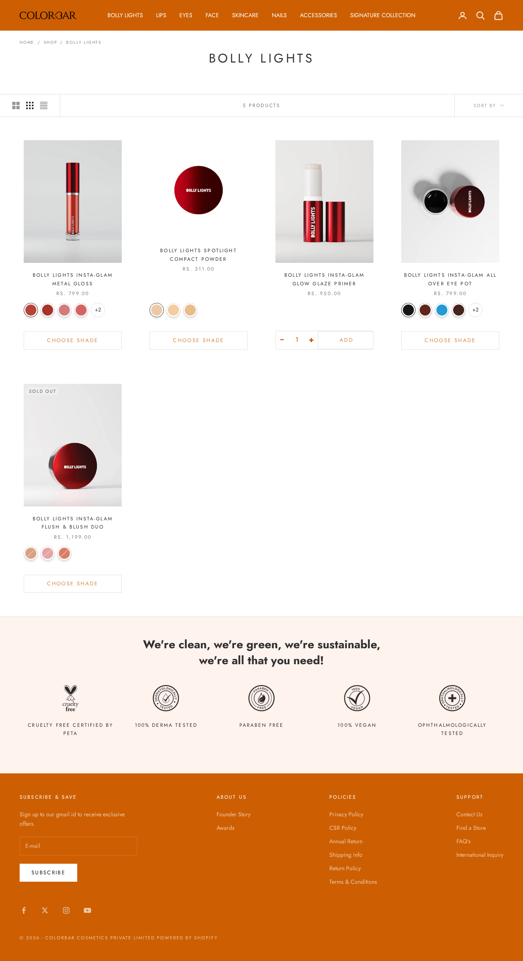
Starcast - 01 (31, 310)
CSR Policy (342, 828)
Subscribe (48, 872)
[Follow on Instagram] (66, 910)
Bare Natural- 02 (173, 310)
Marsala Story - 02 (425, 310)
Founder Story (233, 814)
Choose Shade (72, 340)
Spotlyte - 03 (64, 310)
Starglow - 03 (64, 553)
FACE (212, 15)
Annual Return (345, 841)
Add (346, 340)
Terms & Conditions (353, 882)
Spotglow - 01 (31, 553)
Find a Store (471, 828)
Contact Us (469, 814)
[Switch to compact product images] (43, 105)
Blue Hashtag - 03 (442, 310)
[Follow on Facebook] (24, 910)
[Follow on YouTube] (87, 910)
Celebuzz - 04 (81, 310)
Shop (50, 42)
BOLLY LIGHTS (125, 15)
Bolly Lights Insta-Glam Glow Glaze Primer (324, 279)
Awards (226, 828)
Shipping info (345, 855)
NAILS (279, 15)
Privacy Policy (346, 814)
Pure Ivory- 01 (157, 310)
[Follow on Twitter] (45, 910)
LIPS (161, 15)
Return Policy (345, 868)
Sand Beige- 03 (190, 310)
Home (27, 42)
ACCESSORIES (318, 15)
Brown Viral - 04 (458, 310)
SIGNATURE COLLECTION (383, 15)
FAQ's (463, 841)
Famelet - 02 (47, 310)
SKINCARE (245, 15)
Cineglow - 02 (47, 553)
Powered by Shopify (187, 937)
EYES (185, 15)
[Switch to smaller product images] (30, 105)
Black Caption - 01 (408, 310)
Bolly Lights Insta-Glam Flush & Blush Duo (73, 523)
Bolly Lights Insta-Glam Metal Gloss (73, 279)
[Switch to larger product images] (16, 105)
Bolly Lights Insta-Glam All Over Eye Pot (450, 279)
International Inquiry (479, 855)
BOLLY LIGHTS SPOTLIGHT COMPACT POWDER (198, 254)
